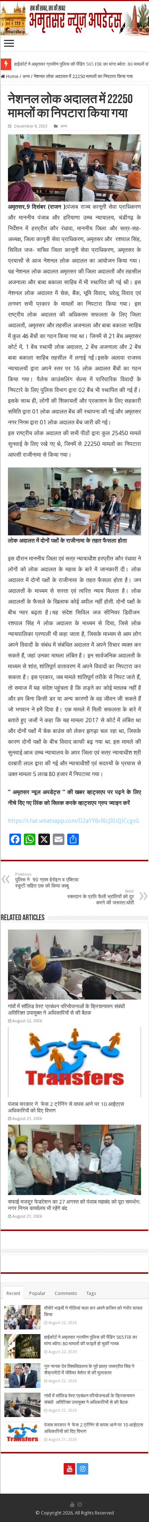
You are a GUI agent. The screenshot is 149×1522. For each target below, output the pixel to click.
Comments (66, 1293)
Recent (13, 1293)
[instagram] (82, 1469)
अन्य (26, 76)
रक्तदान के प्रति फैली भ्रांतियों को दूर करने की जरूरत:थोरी (100, 897)
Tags (91, 1293)
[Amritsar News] (74, 18)
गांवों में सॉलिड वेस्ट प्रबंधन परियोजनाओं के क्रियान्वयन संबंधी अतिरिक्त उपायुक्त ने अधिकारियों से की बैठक (67, 1009)
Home (11, 76)
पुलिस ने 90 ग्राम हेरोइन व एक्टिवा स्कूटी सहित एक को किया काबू (46, 880)
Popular (37, 1293)
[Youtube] (69, 1469)
